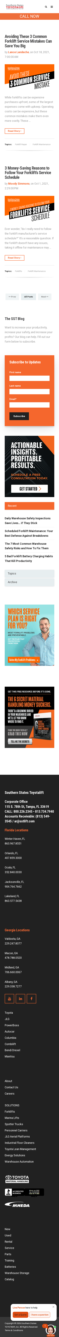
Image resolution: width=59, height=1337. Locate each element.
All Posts (28, 297)
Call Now (29, 16)
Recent (12, 505)
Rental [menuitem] (8, 1241)
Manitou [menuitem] (10, 1056)
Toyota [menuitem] (9, 1012)
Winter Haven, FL (15, 838)
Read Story (14, 131)
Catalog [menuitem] (9, 1279)
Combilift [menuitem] (10, 1044)
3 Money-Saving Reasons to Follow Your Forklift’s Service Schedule (28, 173)
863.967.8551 (13, 843)
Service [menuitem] (9, 1248)
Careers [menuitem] (9, 1093)
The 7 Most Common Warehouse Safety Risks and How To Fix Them (26, 546)
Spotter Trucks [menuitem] (14, 1124)
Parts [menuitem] (8, 1254)
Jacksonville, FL (14, 881)
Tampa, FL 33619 (27, 807)
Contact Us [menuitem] (11, 1087)
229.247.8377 (13, 943)
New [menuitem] (7, 1229)
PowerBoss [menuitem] (12, 1025)
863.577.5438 (13, 900)
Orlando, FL (11, 853)
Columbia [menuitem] (10, 1037)
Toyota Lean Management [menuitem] (20, 1149)
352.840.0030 (13, 872)
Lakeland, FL (12, 896)
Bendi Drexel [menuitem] (12, 1050)
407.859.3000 (13, 858)
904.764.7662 (13, 886)
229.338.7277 (13, 986)
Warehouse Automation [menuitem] (19, 1161)
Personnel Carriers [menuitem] (16, 1130)
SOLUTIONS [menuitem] (12, 1105)
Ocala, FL (10, 867)
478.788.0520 (13, 957)
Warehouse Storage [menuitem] (17, 1273)
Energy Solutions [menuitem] (15, 1155)
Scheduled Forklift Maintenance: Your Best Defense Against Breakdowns (29, 533)
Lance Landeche (18, 52)
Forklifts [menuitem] (10, 1111)
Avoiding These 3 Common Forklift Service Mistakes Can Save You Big (28, 41)
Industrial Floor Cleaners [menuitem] (19, 1142)
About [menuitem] (8, 1081)
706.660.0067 (13, 972)
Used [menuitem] (8, 1235)
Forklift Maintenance (42, 144)
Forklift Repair (21, 144)
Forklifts (18, 271)
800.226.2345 (23, 811)
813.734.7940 (44, 811)
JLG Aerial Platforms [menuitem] (17, 1136)
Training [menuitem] (9, 1260)
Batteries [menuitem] (10, 1266)
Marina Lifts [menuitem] (12, 1117)
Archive (12, 582)
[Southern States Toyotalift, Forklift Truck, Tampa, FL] (24, 1195)
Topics (12, 573)
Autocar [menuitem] (9, 1031)
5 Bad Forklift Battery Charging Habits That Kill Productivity (29, 559)
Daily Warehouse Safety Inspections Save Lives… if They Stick (28, 521)
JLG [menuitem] (7, 1019)
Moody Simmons (19, 183)
